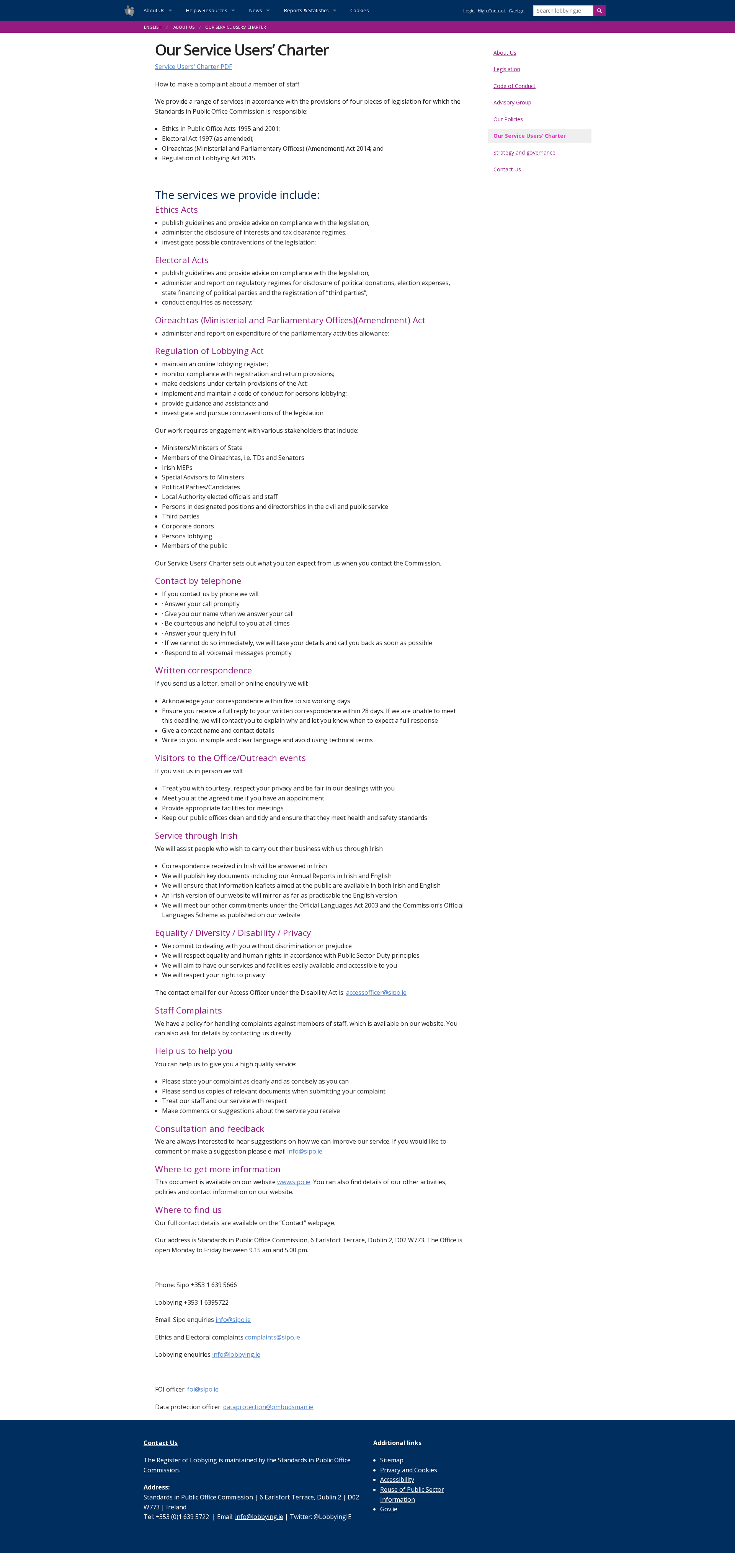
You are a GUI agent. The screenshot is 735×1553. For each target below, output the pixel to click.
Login (469, 10)
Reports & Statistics (306, 10)
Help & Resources (206, 10)
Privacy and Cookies (408, 1470)
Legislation (506, 69)
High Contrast (492, 10)
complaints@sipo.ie (272, 1337)
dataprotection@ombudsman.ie (268, 1407)
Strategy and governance (524, 152)
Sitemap (391, 1460)
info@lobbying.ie (236, 1354)
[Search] (599, 10)
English (153, 27)
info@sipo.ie (304, 1151)
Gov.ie (388, 1509)
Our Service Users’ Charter (529, 135)
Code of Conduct (514, 86)
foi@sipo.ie (203, 1389)
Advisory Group (512, 102)
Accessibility (397, 1479)
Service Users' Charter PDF (193, 66)
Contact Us (507, 169)
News (255, 10)
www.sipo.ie (293, 1182)
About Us (154, 10)
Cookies (359, 10)
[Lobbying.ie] (129, 10)
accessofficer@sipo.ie (376, 992)
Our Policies (508, 119)
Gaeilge (516, 10)
